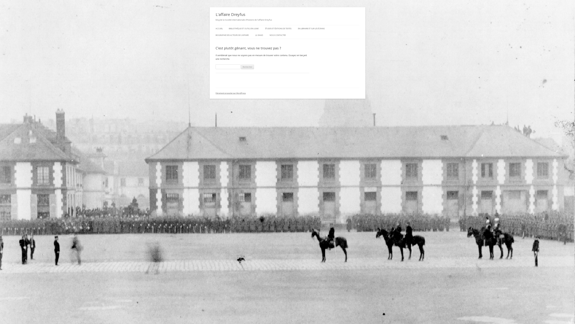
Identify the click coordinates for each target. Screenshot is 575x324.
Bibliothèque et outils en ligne (244, 28)
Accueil (219, 28)
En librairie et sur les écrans (311, 28)
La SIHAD (259, 35)
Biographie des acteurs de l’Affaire (232, 35)
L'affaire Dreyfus (230, 14)
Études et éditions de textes (278, 28)
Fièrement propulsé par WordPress (231, 93)
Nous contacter (278, 35)
